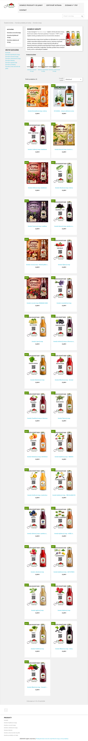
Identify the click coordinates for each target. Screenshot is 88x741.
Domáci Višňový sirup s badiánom (37, 188)
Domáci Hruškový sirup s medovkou (37, 495)
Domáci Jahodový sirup (37, 572)
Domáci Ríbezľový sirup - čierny (64, 649)
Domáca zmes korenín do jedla (12, 733)
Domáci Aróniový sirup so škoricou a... (64, 341)
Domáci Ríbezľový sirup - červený (64, 380)
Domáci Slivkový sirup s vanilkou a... (37, 533)
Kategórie (10, 29)
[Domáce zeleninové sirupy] (54, 62)
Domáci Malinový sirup (64, 610)
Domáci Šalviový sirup (64, 418)
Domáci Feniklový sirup (37, 649)
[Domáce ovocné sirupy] (32, 62)
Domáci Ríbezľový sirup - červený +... (37, 687)
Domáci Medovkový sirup (37, 380)
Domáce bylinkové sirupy (12, 36)
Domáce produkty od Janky (31, 5)
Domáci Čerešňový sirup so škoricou (37, 418)
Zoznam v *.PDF (71, 5)
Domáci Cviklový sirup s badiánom (37, 149)
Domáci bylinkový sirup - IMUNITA (64, 457)
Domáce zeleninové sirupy (13, 41)
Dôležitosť (74, 79)
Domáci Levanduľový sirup (64, 303)
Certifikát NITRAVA (53, 5)
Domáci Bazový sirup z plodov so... (64, 226)
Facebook (6, 710)
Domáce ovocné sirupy (14, 32)
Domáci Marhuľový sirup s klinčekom (37, 457)
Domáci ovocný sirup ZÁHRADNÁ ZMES (37, 303)
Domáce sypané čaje (11, 62)
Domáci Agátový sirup (37, 610)
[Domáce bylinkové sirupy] (43, 62)
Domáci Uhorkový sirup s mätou (64, 188)
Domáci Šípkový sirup (64, 264)
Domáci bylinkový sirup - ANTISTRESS (64, 572)
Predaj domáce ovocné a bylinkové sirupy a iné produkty (52, 738)
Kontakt (23, 10)
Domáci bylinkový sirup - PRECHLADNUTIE (64, 495)
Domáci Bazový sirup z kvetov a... (64, 149)
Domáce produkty (10, 64)
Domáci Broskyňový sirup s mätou (37, 111)
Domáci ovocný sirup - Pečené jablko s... (37, 264)
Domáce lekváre (10, 60)
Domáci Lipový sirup (37, 341)
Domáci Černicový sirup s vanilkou (37, 226)
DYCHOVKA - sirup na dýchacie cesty (64, 111)
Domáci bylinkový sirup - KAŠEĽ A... (64, 533)
